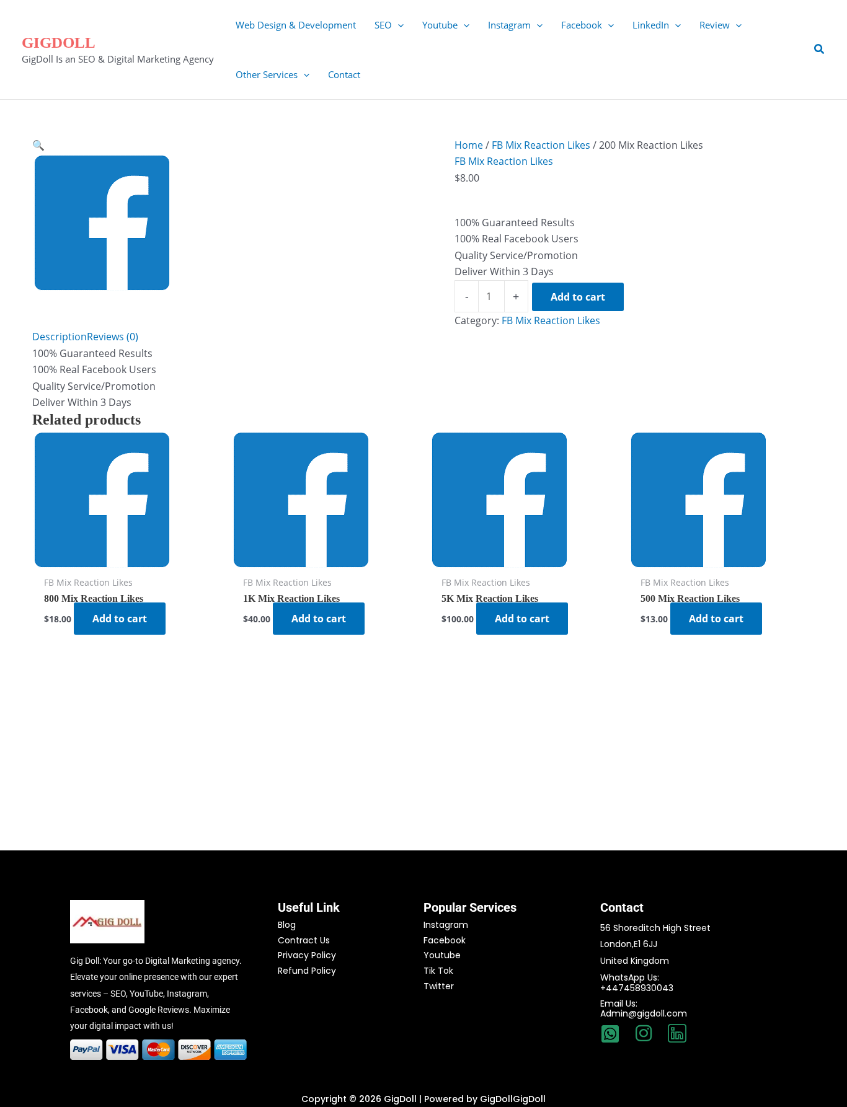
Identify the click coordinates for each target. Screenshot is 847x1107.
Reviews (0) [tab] (112, 336)
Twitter (438, 986)
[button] (398, 25)
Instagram (445, 925)
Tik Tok (438, 970)
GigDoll (58, 42)
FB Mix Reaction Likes (541, 145)
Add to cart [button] (119, 618)
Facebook (444, 940)
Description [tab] (59, 336)
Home (469, 145)
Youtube (442, 955)
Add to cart (578, 297)
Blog (287, 925)
